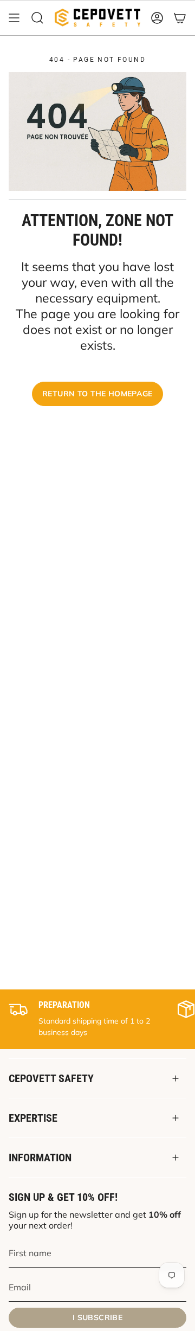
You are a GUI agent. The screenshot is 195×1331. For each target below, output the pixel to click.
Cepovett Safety (51, 1078)
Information (40, 1157)
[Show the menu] (14, 17)
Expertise (33, 1117)
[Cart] (179, 17)
